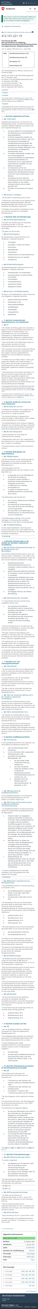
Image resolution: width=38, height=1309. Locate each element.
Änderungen (30, 1257)
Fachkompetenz (12, 234)
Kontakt (4, 1300)
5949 (20, 1148)
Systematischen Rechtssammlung (22, 19)
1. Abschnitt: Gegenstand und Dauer (17, 116)
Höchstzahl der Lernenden (16, 598)
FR (26, 3)
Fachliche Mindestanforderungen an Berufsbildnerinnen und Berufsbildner (18, 549)
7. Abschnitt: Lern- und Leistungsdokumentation (10, 662)
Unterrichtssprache (13, 432)
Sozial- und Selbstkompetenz (16, 291)
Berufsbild (10, 119)
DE (24, 3)
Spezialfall (10, 994)
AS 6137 (30, 1148)
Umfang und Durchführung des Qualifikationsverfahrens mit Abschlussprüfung (16, 804)
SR (4, 92)
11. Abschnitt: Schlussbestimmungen (17, 1154)
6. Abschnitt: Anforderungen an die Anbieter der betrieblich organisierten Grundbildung (15, 543)
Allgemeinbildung (12, 525)
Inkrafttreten (11, 1212)
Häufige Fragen (6, 1298)
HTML (23, 1271)
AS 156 (19, 101)
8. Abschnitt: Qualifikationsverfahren (17, 737)
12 (32, 1171)
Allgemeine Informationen (11, 26)
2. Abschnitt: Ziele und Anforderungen (17, 217)
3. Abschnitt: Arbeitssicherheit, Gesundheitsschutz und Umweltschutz (15, 321)
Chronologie (30, 1254)
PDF (30, 1271)
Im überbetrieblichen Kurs (16, 712)
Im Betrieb (10, 666)
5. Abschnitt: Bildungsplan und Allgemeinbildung (13, 453)
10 (32, 1102)
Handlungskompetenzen (15, 220)
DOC (33, 1271)
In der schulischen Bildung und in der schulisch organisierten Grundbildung (17, 697)
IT (28, 3)
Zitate (32, 1260)
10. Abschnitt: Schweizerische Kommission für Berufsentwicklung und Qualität (17, 1067)
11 (33, 1163)
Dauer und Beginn (12, 195)
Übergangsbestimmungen (16, 1192)
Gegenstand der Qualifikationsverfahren (11, 792)
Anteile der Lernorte (13, 407)
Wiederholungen (12, 956)
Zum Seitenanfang (7, 1229)
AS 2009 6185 (30, 1247)
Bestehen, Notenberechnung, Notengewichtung (15, 882)
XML (26, 1271)
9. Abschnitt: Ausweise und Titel (15, 1024)
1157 (14, 1148)
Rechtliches (27, 1306)
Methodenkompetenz (14, 264)
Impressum (34, 1306)
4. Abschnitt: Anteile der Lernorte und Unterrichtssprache (15, 403)
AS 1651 (6, 1148)
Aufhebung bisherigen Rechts (17, 1157)
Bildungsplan (11, 456)
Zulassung (10, 740)
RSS (17, 1305)
